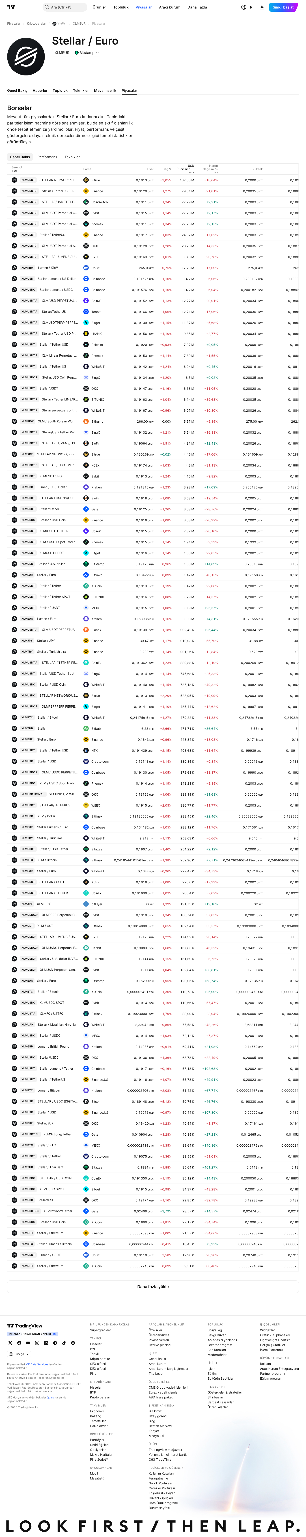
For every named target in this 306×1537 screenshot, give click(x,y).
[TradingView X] (10, 1343)
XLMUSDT (28, 180)
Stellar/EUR (45, 1123)
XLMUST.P (28, 1013)
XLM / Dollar (46, 816)
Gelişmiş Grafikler (272, 1345)
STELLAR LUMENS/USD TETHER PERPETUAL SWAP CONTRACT (60, 443)
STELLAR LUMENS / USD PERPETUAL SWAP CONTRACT (59, 937)
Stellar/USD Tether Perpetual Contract (60, 432)
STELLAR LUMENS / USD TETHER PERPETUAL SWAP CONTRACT (60, 257)
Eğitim (212, 1373)
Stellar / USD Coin (53, 520)
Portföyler (97, 1440)
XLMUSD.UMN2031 (34, 794)
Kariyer (154, 1431)
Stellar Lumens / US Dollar (56, 278)
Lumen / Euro (46, 619)
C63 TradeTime (160, 1459)
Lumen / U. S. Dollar (52, 487)
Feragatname (158, 1478)
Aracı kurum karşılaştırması (168, 1368)
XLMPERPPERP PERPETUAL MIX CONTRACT (60, 706)
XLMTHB (27, 728)
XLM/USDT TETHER (53, 531)
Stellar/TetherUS (54, 311)
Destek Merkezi (160, 1426)
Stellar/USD (46, 1200)
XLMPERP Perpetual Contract (60, 915)
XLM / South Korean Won (56, 421)
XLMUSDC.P (30, 377)
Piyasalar (144, 7)
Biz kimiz (155, 1411)
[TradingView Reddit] (73, 1343)
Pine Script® (99, 1459)
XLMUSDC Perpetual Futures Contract (60, 948)
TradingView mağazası (165, 1449)
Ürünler (99, 7)
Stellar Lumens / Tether (56, 1068)
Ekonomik (97, 1411)
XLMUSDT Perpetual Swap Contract (60, 246)
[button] (110, 7)
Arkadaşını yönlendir (222, 1340)
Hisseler (95, 1344)
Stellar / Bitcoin (48, 717)
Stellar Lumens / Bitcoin (54, 1244)
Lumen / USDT (50, 1255)
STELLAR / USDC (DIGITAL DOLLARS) (58, 1101)
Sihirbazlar (215, 1397)
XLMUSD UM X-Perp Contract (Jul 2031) (63, 794)
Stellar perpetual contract (60, 410)
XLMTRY (27, 651)
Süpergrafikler (100, 1330)
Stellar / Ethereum (50, 1233)
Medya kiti (156, 1436)
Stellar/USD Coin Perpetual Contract (60, 377)
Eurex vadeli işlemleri (164, 1392)
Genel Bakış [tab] (17, 90)
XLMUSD (27, 278)
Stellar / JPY (46, 640)
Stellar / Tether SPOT (54, 597)
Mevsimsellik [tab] (105, 90)
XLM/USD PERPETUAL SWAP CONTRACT (60, 300)
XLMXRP (27, 454)
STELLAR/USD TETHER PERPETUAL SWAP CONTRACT (60, 202)
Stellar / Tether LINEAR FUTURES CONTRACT (60, 399)
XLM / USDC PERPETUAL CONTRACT (60, 772)
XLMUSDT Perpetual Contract (60, 213)
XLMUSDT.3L (30, 1134)
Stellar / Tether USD (53, 344)
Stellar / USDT (49, 608)
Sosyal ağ (215, 1330)
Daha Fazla (197, 7)
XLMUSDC (28, 289)
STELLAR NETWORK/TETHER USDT (58, 180)
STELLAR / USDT (52, 882)
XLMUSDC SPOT (52, 1002)
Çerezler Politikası (162, 1488)
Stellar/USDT (48, 388)
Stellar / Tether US (52, 366)
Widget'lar (267, 1330)
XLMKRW (28, 267)
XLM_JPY (44, 904)
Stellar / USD (47, 761)
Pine (93, 1373)
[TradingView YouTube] (28, 1343)
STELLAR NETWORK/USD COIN (59, 695)
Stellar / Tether (50, 586)
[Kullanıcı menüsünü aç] (262, 7)
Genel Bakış (157, 1359)
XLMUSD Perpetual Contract (59, 970)
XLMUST (27, 925)
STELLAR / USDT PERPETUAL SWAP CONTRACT (60, 465)
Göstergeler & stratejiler (225, 1392)
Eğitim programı (271, 1378)
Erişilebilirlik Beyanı (162, 1493)
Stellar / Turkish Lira (51, 651)
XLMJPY (27, 640)
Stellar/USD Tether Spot (56, 673)
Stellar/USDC (49, 1057)
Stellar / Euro (46, 575)
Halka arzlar (99, 1426)
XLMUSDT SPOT (51, 476)
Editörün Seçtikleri (221, 1378)
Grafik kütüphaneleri (275, 1335)
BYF (93, 1349)
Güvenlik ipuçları (161, 1498)
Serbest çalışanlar (221, 1402)
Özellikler (155, 1330)
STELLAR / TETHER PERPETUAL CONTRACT (60, 662)
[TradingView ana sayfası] (11, 7)
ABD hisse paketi (161, 1397)
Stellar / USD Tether (53, 849)
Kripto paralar (100, 1359)
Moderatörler (217, 1355)
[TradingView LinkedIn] (46, 1343)
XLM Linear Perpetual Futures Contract (60, 355)
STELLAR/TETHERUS (54, 805)
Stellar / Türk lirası (50, 838)
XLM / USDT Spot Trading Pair (58, 542)
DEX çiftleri (98, 1368)
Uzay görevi (157, 1416)
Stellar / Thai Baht (50, 1167)
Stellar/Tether (49, 509)
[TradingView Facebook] (19, 1343)
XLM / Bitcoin (47, 860)
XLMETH (27, 1233)
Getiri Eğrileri (99, 1445)
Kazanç (95, 1416)
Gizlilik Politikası (160, 1483)
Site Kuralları (217, 1350)
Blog (152, 1421)
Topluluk (121, 7)
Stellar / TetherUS (52, 235)
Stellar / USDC (50, 1035)
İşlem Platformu (271, 1350)
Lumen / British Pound (53, 1046)
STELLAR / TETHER (53, 893)
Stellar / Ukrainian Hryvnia (57, 1024)
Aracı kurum (169, 7)
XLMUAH (27, 1024)
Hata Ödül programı (163, 1503)
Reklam (265, 1364)
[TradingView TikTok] (64, 1343)
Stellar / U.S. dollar (51, 564)
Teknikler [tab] (81, 90)
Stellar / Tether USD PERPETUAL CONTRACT (60, 333)
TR (250, 7)
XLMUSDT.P (29, 191)
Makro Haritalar (101, 1454)
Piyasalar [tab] (129, 90)
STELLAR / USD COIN (56, 1178)
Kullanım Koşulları (161, 1473)
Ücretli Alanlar (218, 1407)
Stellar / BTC (46, 1145)
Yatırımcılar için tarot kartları (169, 1454)
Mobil (94, 1473)
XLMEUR (27, 574)
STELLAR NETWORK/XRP (56, 454)
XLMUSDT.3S (30, 1211)
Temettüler (98, 1421)
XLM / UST (45, 926)
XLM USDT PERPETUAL (59, 629)
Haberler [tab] (40, 90)
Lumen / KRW (48, 268)
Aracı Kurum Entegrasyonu (279, 1368)
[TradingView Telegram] (55, 1343)
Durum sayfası (159, 1508)
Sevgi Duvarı (217, 1335)
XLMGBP (27, 1046)
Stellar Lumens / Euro (52, 827)
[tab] (20, 157)
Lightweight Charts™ (275, 1340)
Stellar (42, 728)
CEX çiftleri (98, 1364)
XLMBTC (27, 717)
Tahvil (94, 1354)
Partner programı (272, 1373)
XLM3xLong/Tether (57, 1134)
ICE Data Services (37, 1364)
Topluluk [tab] (60, 90)
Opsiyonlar (98, 1449)
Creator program (220, 1345)
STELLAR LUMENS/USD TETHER (58, 498)
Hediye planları (159, 1345)
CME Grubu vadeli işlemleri (168, 1387)
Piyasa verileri (159, 1340)
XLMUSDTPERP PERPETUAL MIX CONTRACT (60, 322)
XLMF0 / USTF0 (51, 1013)
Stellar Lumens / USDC (56, 289)
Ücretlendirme (159, 1335)
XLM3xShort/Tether (58, 1211)
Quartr (51, 1397)
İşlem (211, 1368)
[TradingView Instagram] (37, 1343)
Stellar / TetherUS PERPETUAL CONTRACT (60, 191)
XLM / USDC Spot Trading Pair (59, 783)
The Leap (156, 1373)
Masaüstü (97, 1478)
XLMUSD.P (29, 936)
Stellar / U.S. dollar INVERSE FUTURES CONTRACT (59, 959)
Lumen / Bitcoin (48, 1090)
